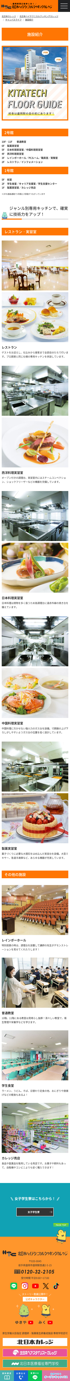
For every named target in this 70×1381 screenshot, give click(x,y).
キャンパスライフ (13, 19)
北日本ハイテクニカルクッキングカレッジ (39, 16)
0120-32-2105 (38, 1271)
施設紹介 (29, 19)
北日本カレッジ (9, 16)
